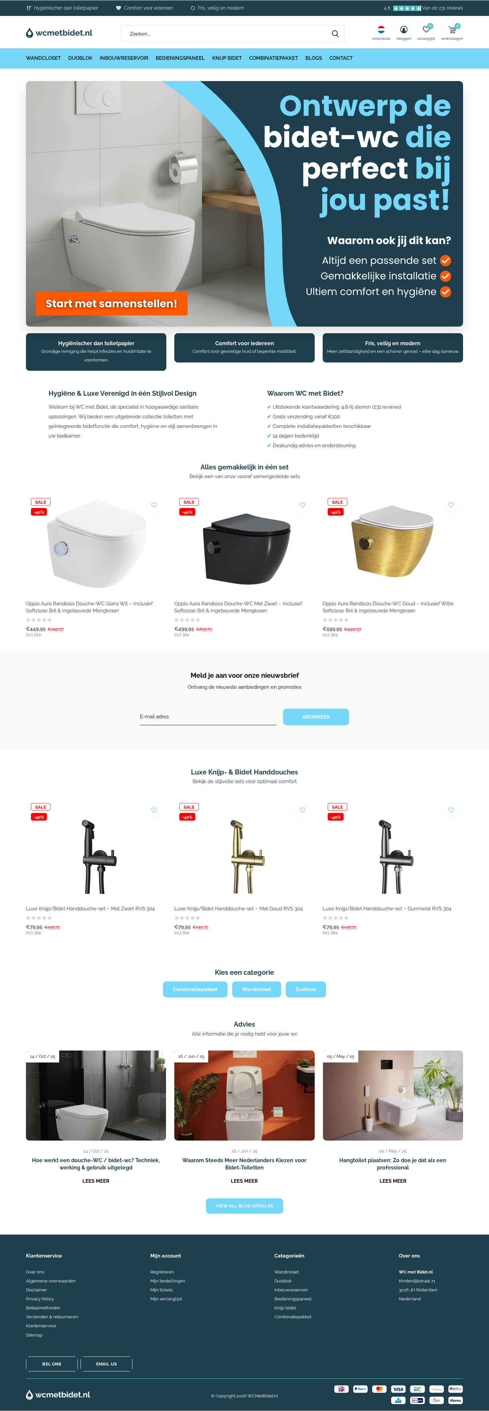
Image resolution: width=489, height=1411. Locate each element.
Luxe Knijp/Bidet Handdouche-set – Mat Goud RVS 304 (238, 909)
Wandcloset (43, 58)
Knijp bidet (227, 58)
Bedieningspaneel (180, 58)
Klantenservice (41, 1325)
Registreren (162, 1271)
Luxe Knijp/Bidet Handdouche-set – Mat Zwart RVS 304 (90, 909)
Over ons (35, 1271)
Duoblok (80, 58)
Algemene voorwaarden (51, 1280)
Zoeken (335, 34)
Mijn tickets (161, 1289)
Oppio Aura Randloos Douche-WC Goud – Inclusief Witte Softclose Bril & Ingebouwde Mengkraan (388, 607)
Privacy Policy (40, 1298)
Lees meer (95, 1181)
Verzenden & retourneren (52, 1316)
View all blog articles (244, 1205)
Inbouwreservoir (124, 58)
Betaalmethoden (43, 1307)
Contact (341, 58)
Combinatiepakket (273, 58)
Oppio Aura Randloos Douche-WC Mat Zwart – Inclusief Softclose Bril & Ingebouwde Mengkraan (238, 607)
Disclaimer (36, 1289)
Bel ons (51, 1363)
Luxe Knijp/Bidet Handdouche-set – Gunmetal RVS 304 (387, 909)
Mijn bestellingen (167, 1280)
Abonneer (316, 717)
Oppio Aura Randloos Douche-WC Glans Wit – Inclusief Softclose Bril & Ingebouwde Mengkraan (89, 607)
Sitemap (34, 1335)
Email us (106, 1363)
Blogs (313, 58)
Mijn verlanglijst (166, 1298)
